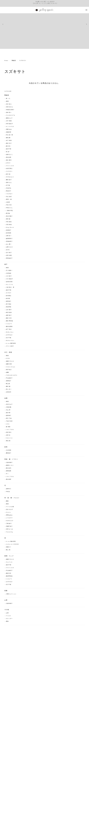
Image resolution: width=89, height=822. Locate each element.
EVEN (8, 358)
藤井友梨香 (9, 326)
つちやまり (9, 194)
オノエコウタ (10, 126)
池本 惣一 (9, 112)
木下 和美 (9, 140)
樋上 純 (8, 550)
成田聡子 (8, 381)
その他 (6, 609)
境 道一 (8, 151)
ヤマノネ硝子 (10, 346)
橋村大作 (8, 573)
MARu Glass (10, 332)
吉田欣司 (8, 392)
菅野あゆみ (9, 515)
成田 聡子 (9, 315)
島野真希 (8, 471)
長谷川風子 (9, 216)
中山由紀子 (9, 378)
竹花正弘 (8, 188)
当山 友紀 (9, 196)
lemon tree (9, 438)
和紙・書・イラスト (11, 459)
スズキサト (9, 171)
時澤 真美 (9, 312)
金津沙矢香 (9, 281)
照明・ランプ (9, 556)
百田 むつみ (9, 529)
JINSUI (8, 163)
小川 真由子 (9, 279)
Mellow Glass (10, 340)
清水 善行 (9, 160)
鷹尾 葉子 (9, 179)
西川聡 (8, 213)
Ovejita (8, 512)
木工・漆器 (8, 352)
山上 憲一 (9, 244)
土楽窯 (8, 202)
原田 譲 (8, 219)
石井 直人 (9, 104)
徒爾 (7, 372)
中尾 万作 (9, 205)
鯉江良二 (8, 146)
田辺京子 (8, 191)
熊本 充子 (9, 143)
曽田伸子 (8, 301)
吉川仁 (8, 250)
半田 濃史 (9, 222)
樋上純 (8, 383)
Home (6, 60)
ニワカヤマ (9, 518)
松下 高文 (9, 329)
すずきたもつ (10, 177)
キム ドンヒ (9, 284)
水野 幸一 (9, 236)
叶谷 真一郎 (9, 135)
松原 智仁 (9, 432)
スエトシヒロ (10, 165)
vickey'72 (9, 323)
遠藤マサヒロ (10, 361)
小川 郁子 (9, 276)
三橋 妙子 (9, 523)
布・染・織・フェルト (12, 498)
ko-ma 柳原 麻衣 (11, 343)
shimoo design (10, 367)
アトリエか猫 (10, 506)
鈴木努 (8, 298)
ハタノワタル (10, 429)
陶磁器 (14, 60)
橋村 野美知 (9, 321)
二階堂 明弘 (9, 210)
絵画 (5, 447)
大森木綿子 (9, 462)
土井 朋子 (9, 309)
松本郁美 (8, 233)
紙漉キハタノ (10, 465)
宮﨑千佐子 (9, 526)
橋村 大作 (9, 318)
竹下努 (8, 185)
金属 (5, 398)
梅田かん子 (9, 118)
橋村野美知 (9, 576)
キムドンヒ (9, 562)
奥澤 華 (8, 412)
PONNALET (9, 520)
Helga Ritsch (10, 227)
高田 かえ (9, 182)
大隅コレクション (11, 594)
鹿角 (7, 621)
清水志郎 (8, 157)
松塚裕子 (8, 230)
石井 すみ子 (9, 509)
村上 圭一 (9, 389)
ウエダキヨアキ (10, 115)
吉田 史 (8, 435)
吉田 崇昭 (9, 255)
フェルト (8, 615)
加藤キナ (8, 547)
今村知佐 (8, 273)
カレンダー (9, 618)
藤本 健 (8, 386)
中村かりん (9, 208)
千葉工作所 (9, 421)
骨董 (5, 590)
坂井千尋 (8, 149)
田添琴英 (8, 307)
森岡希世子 (9, 238)
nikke (8, 424)
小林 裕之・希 (10, 287)
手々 (7, 473)
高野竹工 (8, 489)
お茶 (7, 613)
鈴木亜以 (8, 295)
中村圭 (8, 491)
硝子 (5, 264)
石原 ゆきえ (9, 107)
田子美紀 (8, 304)
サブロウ (8, 293)
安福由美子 (9, 241)
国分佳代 (8, 468)
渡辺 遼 (8, 440)
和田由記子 (9, 258)
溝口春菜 (8, 479)
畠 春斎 (8, 426)
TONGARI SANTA (11, 375)
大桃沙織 (8, 407)
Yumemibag (9, 532)
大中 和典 (9, 121)
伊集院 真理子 (10, 109)
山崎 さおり (9, 247)
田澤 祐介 (9, 369)
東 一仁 (8, 98)
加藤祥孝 (8, 132)
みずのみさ (9, 335)
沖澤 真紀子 (9, 123)
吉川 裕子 (9, 252)
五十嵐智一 (9, 270)
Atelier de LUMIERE (12, 544)
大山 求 (8, 410)
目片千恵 (8, 337)
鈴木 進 (8, 174)
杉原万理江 (9, 168)
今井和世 (8, 450)
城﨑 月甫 (9, 364)
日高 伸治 (9, 224)
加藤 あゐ (9, 129)
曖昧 (7, 501)
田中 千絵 (9, 418)
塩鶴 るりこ (9, 154)
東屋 (7, 101)
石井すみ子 (9, 404)
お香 (5, 600)
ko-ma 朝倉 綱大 (11, 541)
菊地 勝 (8, 137)
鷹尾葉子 (8, 453)
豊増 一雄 (9, 199)
